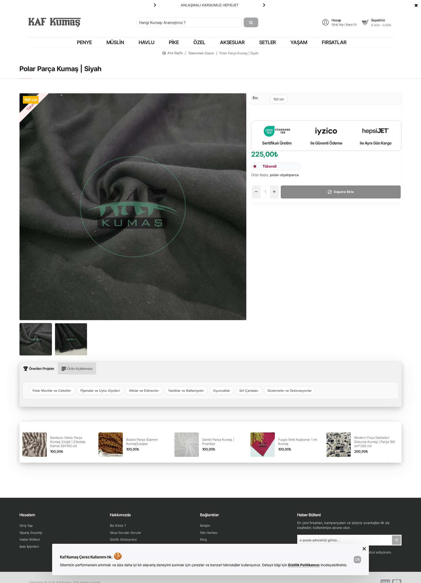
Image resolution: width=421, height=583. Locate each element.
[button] (155, 4)
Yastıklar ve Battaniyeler (186, 390)
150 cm (278, 99)
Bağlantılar (209, 514)
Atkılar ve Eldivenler (144, 390)
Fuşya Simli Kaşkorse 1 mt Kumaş (297, 442)
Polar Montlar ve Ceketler (52, 390)
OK (357, 559)
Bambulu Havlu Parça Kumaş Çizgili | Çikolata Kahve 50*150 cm (67, 442)
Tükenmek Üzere (201, 53)
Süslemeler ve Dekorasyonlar (290, 390)
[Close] (416, 5)
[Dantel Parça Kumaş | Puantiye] (186, 444)
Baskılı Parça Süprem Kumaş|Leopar (142, 442)
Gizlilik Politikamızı (304, 565)
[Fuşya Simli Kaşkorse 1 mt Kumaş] (262, 444)
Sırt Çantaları (248, 390)
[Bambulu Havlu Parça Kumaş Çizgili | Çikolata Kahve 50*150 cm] (34, 444)
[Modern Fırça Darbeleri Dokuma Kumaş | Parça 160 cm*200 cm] (338, 444)
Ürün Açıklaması (79, 368)
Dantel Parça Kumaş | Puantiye (218, 442)
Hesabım (27, 514)
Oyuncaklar (221, 390)
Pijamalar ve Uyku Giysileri (100, 390)
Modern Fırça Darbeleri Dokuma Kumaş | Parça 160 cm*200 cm (374, 442)
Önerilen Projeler (41, 368)
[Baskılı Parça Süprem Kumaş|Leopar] (110, 444)
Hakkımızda (120, 514)
